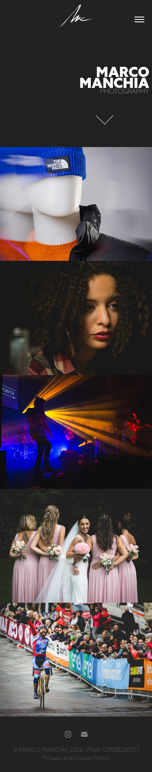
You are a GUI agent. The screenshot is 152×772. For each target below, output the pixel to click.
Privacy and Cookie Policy (76, 757)
